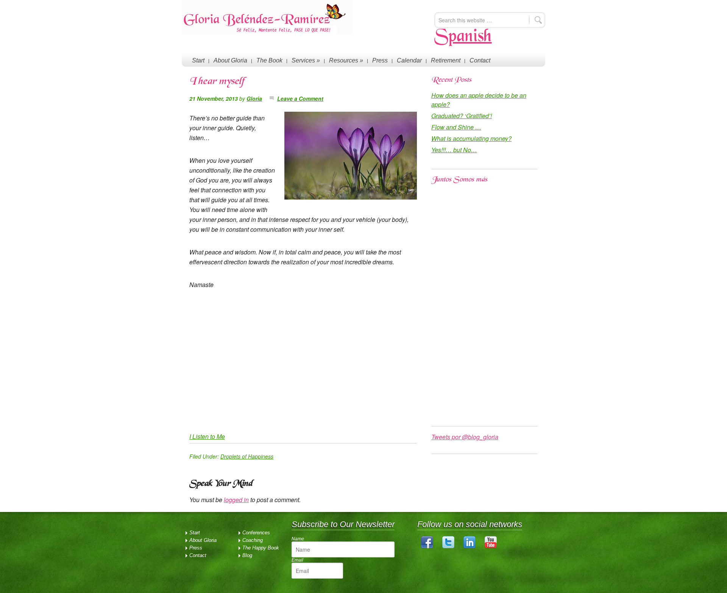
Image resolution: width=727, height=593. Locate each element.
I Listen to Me (207, 436)
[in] (469, 546)
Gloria (254, 98)
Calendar (409, 60)
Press (380, 60)
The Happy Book (260, 548)
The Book (269, 60)
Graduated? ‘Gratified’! (461, 115)
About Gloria (230, 60)
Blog (247, 555)
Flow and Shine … (456, 127)
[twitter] (448, 546)
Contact (480, 60)
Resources (346, 60)
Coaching (252, 540)
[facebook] (427, 546)
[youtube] (491, 546)
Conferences (256, 532)
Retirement (445, 60)
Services (306, 60)
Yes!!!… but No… (454, 149)
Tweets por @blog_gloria (464, 436)
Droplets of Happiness (246, 456)
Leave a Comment (300, 98)
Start (198, 60)
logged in (236, 499)
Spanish (463, 37)
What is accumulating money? (471, 138)
